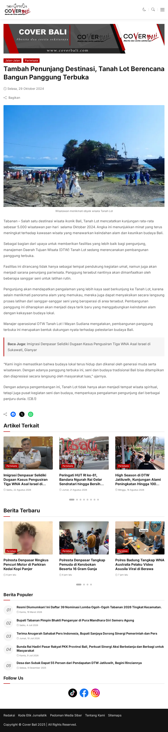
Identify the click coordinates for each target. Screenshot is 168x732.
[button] (144, 9)
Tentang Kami (95, 715)
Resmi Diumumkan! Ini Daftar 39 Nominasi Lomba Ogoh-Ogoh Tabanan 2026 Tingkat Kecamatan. (89, 607)
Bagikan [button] (14, 97)
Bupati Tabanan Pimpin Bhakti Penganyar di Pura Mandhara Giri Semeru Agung (75, 620)
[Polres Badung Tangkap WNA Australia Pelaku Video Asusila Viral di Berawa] (139, 551)
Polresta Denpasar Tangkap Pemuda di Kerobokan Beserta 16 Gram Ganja (82, 564)
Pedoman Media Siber (66, 715)
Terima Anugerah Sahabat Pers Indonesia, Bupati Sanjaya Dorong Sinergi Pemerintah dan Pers (87, 633)
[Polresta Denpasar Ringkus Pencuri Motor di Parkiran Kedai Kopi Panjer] (28, 551)
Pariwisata (31, 60)
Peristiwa (11, 551)
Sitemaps (114, 715)
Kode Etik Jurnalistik (32, 715)
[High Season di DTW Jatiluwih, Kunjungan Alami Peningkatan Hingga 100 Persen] (139, 466)
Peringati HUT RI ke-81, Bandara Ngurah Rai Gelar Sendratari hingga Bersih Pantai (80, 482)
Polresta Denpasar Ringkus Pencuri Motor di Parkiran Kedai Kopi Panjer (26, 564)
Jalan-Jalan (12, 60)
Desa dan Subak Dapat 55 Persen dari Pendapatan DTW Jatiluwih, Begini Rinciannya (79, 663)
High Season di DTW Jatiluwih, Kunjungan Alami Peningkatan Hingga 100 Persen (138, 482)
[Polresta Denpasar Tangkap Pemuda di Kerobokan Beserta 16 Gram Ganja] (83, 551)
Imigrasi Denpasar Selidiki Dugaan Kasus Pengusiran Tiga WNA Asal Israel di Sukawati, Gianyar (26, 482)
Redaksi (9, 715)
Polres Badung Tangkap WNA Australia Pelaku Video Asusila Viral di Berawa (139, 564)
